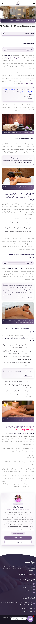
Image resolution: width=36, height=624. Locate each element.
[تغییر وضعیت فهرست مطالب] (3, 33)
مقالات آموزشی (29, 20)
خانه (34, 20)
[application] (18, 49)
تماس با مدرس (18, 537)
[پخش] (31, 49)
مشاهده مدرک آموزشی (18, 533)
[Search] (3, 3)
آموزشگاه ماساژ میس (12, 58)
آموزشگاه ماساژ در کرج (27, 83)
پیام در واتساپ (18, 542)
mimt (21, 481)
